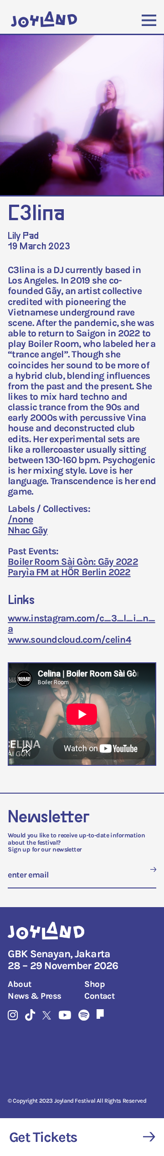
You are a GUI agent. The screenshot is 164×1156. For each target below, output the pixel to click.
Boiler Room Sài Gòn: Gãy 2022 (73, 561)
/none (20, 519)
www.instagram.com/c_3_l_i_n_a (81, 623)
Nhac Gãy (27, 530)
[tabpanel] (82, 116)
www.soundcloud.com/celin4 (69, 639)
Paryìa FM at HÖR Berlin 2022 (69, 572)
